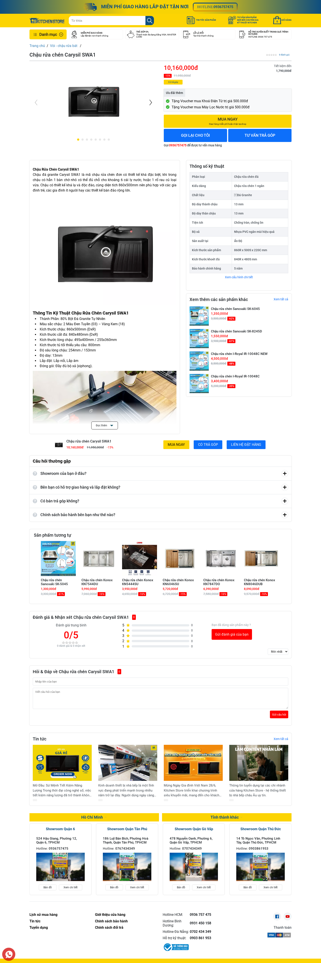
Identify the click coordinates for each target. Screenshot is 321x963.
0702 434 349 (200, 932)
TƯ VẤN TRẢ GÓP (260, 135)
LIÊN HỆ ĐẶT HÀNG (246, 445)
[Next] (150, 102)
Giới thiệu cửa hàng (110, 915)
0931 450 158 (200, 923)
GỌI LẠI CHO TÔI (195, 135)
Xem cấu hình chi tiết (239, 277)
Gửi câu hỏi (279, 714)
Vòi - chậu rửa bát (64, 46)
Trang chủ (37, 46)
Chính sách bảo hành (111, 921)
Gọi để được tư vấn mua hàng (193, 145)
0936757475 (223, 7)
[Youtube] (288, 916)
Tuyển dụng (38, 927)
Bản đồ (47, 887)
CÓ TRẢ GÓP (208, 445)
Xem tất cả (281, 299)
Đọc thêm (102, 425)
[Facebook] (277, 916)
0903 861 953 (200, 938)
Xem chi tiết (71, 887)
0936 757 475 (200, 915)
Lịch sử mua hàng (43, 915)
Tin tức (34, 921)
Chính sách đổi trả (109, 927)
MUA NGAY (176, 445)
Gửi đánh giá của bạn (232, 634)
